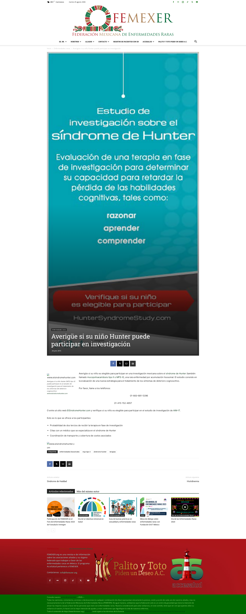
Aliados (88, 42)
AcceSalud (147, 42)
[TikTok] (187, 2)
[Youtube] (197, 2)
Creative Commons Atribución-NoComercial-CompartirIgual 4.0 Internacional (154, 611)
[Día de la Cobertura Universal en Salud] (92, 507)
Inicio (49, 48)
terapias (113, 452)
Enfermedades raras (62, 48)
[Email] (126, 363)
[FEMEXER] (123, 21)
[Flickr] (178, 2)
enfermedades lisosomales (69, 452)
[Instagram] (183, 2)
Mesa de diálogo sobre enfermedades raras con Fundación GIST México (150, 522)
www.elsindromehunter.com (57, 393)
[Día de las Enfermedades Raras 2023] (185, 507)
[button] (195, 42)
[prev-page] (49, 530)
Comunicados (83, 515)
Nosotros (75, 42)
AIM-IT (176, 410)
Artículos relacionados (61, 491)
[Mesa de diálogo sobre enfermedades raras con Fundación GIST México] (154, 507)
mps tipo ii (87, 452)
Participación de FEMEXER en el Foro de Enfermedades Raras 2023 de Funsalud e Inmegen (61, 522)
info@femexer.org (68, 572)
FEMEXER (88, 611)
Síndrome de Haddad (57, 481)
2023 (49, 515)
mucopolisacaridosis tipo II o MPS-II (105, 377)
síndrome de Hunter (176, 373)
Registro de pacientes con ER (126, 42)
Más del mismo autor (88, 491)
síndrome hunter (100, 452)
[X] (192, 2)
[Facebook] (173, 2)
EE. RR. (61, 42)
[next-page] (53, 530)
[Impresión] (133, 363)
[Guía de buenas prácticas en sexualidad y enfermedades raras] (123, 507)
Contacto (102, 42)
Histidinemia (193, 481)
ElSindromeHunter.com (78, 410)
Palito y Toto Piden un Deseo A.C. (172, 42)
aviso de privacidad (68, 597)
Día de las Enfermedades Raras (183, 515)
